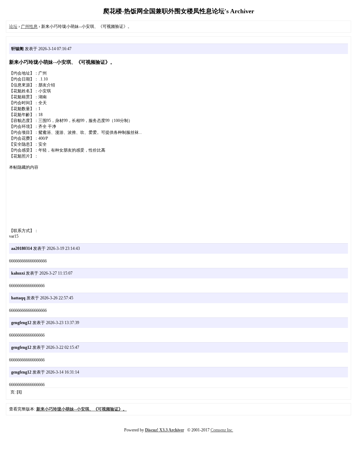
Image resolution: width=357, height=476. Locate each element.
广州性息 (29, 26)
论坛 (13, 26)
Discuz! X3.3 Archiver (164, 430)
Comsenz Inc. (222, 430)
